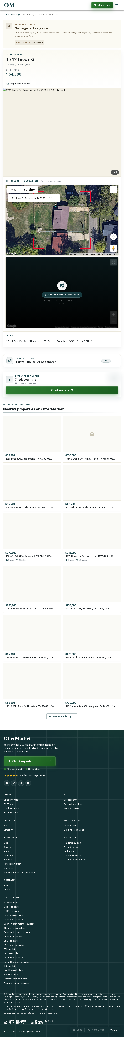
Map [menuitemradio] (13, 189)
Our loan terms (11, 808)
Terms (115, 254)
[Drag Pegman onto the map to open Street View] (113, 248)
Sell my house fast (73, 804)
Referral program (12, 863)
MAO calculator (11, 974)
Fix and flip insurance (74, 859)
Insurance (9, 868)
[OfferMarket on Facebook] (7, 783)
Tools (6, 851)
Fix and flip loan (11, 812)
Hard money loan (72, 842)
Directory (8, 829)
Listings (16, 14)
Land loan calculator (14, 970)
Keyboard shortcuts (76, 254)
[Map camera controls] (113, 236)
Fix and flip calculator (14, 957)
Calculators (12, 897)
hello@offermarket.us (14, 1009)
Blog (6, 842)
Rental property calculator (16, 983)
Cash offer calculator (14, 919)
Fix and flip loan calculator (16, 961)
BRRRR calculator (12, 906)
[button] (62, 292)
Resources (10, 837)
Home (9, 14)
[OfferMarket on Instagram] (14, 783)
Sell (66, 795)
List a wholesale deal (74, 829)
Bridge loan (69, 851)
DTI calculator (10, 949)
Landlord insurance (73, 855)
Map (6, 825)
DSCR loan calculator (14, 944)
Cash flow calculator (14, 915)
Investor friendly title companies (19, 872)
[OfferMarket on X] (21, 783)
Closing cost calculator (15, 927)
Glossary (8, 855)
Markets (8, 859)
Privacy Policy (52, 1013)
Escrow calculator (12, 953)
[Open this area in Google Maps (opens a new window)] (11, 253)
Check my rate (102, 5)
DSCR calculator (11, 940)
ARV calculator (11, 902)
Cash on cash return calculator (19, 923)
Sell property (70, 799)
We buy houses (71, 808)
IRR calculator (10, 966)
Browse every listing (62, 716)
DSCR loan (9, 804)
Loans (8, 795)
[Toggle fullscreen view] (113, 189)
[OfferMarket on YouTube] (28, 783)
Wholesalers (70, 825)
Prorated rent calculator (15, 978)
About (7, 885)
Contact (7, 889)
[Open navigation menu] (117, 5)
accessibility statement (42, 1009)
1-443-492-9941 (104, 1006)
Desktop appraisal (13, 936)
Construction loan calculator (17, 932)
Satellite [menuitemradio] (29, 189)
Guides (7, 847)
